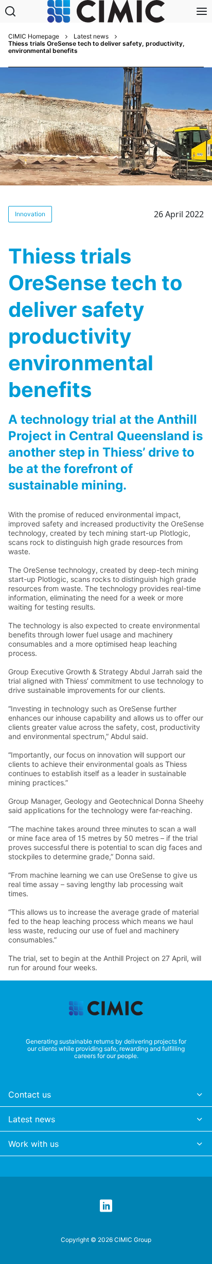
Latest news (91, 36)
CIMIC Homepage (33, 36)
